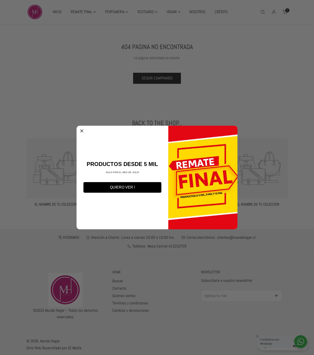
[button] (82, 131)
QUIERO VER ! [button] (122, 187)
